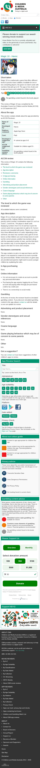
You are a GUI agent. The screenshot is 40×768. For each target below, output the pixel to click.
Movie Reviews (8, 659)
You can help (19, 650)
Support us (7, 736)
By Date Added (8, 670)
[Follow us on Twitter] (2, 22)
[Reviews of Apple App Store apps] (5, 410)
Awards (5, 745)
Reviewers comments (10, 173)
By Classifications (9, 667)
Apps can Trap (7, 431)
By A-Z (5, 661)
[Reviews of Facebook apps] (18, 410)
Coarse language (9, 191)
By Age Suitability (9, 664)
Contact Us (7, 727)
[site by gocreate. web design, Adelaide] (5, 766)
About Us (6, 723)
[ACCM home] (14, 11)
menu (21, 28)
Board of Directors (9, 730)
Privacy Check (8, 705)
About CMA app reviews (11, 717)
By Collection (7, 674)
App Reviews (7, 687)
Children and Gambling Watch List (14, 714)
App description (8, 170)
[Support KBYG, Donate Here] (20, 627)
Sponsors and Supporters (11, 742)
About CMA (6, 632)
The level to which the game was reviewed (17, 167)
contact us (23, 302)
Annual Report (8, 733)
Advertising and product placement (15, 185)
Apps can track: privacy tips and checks (16, 708)
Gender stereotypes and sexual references (18, 188)
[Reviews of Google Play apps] (12, 410)
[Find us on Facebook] (6, 22)
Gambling (6, 182)
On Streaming (8, 677)
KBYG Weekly (8, 680)
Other (5, 199)
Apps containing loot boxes (12, 711)
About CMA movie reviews (12, 683)
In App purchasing (9, 176)
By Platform (7, 695)
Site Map (5, 752)
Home (4, 749)
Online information (9, 179)
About (4, 721)
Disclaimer (5, 756)
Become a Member (9, 739)
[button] (20, 27)
